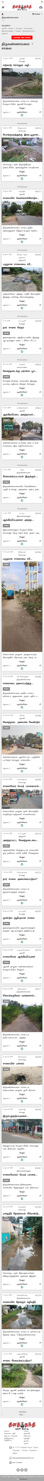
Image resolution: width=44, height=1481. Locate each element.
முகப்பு (6, 1431)
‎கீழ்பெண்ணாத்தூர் (7, 31)
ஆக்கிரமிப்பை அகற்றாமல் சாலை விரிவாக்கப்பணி (18, 414)
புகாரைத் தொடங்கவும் (22, 38)
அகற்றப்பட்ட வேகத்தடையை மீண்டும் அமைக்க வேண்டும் (19, 840)
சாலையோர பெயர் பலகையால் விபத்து (21, 786)
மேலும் (22, 108)
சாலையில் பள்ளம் (13, 1063)
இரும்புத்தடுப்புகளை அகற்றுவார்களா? (15, 1116)
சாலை (26, 1431)
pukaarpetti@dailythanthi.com (23, 1458)
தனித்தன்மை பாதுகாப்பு (9, 1439)
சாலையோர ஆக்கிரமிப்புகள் (19, 956)
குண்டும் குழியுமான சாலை (19, 918)
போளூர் (17, 31)
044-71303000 (17, 1463)
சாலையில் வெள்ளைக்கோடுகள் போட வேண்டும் (21, 198)
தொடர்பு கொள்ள (10, 1436)
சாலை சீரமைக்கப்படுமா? (17, 1360)
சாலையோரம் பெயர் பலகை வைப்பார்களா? (19, 1174)
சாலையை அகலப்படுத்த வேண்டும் (17, 683)
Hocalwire (23, 1479)
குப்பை (26, 1441)
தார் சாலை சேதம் (13, 327)
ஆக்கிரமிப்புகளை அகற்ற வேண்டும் (17, 520)
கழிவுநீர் (27, 1438)
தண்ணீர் (27, 1433)
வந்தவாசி (4, 33)
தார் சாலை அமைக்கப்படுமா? (20, 879)
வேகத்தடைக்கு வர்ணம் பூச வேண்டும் (19, 371)
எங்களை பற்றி (9, 1433)
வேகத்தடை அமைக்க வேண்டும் (21, 722)
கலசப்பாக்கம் (28, 28)
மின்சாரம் (27, 1436)
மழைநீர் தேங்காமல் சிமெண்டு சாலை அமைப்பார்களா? (20, 1213)
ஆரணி (4, 28)
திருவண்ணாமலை (28, 31)
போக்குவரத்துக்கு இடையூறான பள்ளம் (20, 134)
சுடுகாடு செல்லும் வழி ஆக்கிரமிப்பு (16, 65)
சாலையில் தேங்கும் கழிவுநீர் (19, 1302)
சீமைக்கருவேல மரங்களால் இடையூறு (18, 995)
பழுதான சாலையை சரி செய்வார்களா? (16, 264)
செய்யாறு (19, 28)
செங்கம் (10, 28)
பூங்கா (26, 1443)
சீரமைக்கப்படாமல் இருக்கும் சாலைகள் (19, 476)
